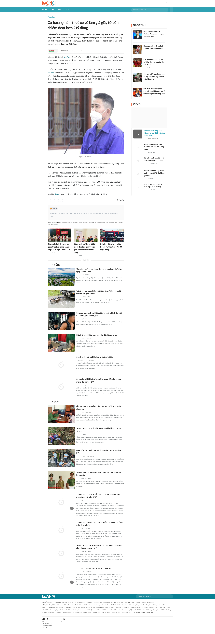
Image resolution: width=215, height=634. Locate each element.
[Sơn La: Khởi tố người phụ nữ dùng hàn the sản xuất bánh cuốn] (61, 480)
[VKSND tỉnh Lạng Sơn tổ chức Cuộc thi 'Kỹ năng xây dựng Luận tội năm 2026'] (61, 502)
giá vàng (72, 602)
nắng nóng (136, 605)
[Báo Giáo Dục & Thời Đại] (144, 67)
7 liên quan (73, 51)
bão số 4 (162, 607)
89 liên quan (90, 297)
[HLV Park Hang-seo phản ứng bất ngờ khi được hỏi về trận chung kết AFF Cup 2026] (137, 92)
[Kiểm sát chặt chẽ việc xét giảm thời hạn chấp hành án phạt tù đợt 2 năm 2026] (59, 235)
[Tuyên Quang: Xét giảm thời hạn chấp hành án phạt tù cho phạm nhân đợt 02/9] (61, 553)
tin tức (169, 607)
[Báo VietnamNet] (76, 255)
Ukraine (51, 612)
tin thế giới (138, 610)
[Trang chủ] (49, 4)
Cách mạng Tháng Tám (61, 602)
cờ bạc (105, 213)
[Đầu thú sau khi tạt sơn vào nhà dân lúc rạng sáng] (61, 343)
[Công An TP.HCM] (51, 51)
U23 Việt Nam (91, 610)
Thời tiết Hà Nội (118, 602)
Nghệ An (67, 57)
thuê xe (85, 213)
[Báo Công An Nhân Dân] (79, 385)
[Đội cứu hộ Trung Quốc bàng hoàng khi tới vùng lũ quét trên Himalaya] (137, 77)
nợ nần (61, 213)
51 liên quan (92, 360)
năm (98, 610)
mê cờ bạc (69, 213)
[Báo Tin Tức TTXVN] (144, 51)
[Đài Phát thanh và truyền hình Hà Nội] (78, 571)
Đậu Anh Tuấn (114, 213)
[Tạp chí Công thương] (79, 456)
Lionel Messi (100, 607)
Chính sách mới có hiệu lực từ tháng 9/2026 (94, 357)
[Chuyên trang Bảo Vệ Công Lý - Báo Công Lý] (78, 478)
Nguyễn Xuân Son (48, 602)
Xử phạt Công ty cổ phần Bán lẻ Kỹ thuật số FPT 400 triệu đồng (111, 247)
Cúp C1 (45, 607)
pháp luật (127, 602)
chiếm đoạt (98, 213)
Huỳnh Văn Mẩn (66, 605)
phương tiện (129, 610)
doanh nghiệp (54, 610)
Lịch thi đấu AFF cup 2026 (79, 605)
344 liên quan (151, 152)
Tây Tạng (93, 607)
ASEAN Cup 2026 (53, 607)
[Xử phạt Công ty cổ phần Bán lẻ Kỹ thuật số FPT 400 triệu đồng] (112, 235)
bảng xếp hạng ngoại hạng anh (103, 602)
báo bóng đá (119, 607)
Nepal (83, 610)
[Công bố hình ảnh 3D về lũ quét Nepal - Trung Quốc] (137, 161)
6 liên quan (89, 571)
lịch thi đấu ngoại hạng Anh (151, 610)
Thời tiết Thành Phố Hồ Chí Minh (111, 605)
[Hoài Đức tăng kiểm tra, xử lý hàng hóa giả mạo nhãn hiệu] (61, 458)
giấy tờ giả (77, 213)
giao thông (114, 610)
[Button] (171, 9)
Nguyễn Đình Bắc (67, 612)
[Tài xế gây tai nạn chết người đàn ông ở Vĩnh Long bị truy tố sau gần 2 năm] (61, 299)
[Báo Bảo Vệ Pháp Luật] (49, 253)
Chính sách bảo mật (47, 625)
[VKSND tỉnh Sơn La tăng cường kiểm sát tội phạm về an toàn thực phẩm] (61, 530)
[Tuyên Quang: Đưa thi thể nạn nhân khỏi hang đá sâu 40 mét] (61, 436)
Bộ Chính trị (145, 607)
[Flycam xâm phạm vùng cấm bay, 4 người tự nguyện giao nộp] (61, 414)
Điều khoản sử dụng (47, 623)
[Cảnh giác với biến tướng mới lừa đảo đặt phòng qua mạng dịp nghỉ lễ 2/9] (61, 387)
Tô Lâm (62, 610)
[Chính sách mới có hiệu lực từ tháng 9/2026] (61, 365)
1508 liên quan (90, 456)
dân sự (57, 194)
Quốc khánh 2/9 (126, 605)
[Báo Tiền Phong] (78, 338)
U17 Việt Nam (136, 602)
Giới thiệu (44, 621)
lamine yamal (78, 612)
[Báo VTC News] (79, 297)
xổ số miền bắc (81, 602)
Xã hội (127, 607)
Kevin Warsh (96, 612)
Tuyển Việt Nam (135, 607)
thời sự (155, 605)
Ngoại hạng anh (126, 612)
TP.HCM (45, 612)
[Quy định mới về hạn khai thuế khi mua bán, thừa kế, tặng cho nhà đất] (61, 277)
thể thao (58, 612)
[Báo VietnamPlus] (79, 434)
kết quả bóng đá (146, 605)
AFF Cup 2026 (110, 607)
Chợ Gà (121, 610)
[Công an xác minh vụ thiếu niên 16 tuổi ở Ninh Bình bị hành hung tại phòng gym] (61, 321)
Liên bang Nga (116, 612)
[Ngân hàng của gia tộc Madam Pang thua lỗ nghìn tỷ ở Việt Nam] (137, 34)
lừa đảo (51, 73)
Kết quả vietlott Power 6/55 (80, 607)
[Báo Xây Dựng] (145, 96)
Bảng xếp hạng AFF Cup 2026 (51, 605)
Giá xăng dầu (76, 610)
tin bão (68, 610)
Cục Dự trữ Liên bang (148, 602)
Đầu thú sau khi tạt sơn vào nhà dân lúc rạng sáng (97, 335)
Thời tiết (45, 610)
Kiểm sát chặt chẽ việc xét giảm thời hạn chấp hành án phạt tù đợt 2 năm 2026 (59, 247)
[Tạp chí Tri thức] (144, 39)
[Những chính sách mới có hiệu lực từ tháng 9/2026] (137, 49)
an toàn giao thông (94, 605)
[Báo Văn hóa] (78, 412)
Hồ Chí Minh (105, 610)
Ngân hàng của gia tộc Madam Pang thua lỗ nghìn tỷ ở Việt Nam (153, 34)
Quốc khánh (87, 612)
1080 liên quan (92, 385)
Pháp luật (51, 17)
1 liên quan (88, 319)
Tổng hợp (63, 621)
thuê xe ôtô (53, 213)
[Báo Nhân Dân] (102, 253)
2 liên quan (155, 138)
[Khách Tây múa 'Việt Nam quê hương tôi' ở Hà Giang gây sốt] (137, 173)
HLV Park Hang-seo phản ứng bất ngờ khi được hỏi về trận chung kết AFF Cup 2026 (154, 91)
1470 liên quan (89, 275)
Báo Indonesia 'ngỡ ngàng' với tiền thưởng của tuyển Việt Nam (153, 62)
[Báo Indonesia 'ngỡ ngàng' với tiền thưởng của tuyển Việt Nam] (137, 62)
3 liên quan (88, 551)
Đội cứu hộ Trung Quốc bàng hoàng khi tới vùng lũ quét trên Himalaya (154, 76)
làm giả (52, 216)
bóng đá (89, 602)
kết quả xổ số (106, 612)
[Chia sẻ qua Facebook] (49, 200)
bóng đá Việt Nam (65, 607)
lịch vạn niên (154, 607)
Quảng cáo (44, 627)
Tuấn (90, 213)
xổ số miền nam (163, 605)
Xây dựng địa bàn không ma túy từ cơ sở (93, 568)
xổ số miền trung (166, 610)
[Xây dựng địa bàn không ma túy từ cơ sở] (61, 576)
